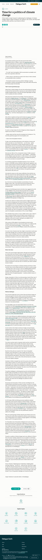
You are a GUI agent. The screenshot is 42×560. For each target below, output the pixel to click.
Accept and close (34, 557)
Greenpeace (27, 430)
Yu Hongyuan (25, 300)
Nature (35, 515)
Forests (35, 523)
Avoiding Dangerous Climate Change (13, 192)
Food (26, 515)
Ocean (16, 523)
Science (32, 148)
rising (23, 332)
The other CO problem (18, 179)
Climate (16, 515)
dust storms (27, 104)
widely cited (26, 255)
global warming (8, 108)
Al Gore (24, 121)
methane (29, 111)
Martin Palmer (8, 443)
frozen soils (24, 105)
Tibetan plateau (27, 99)
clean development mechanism (22, 310)
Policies (23, 548)
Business (26, 523)
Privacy (23, 542)
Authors (3, 548)
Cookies (23, 544)
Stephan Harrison (14, 98)
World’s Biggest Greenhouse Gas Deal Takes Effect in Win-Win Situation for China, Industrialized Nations (20, 312)
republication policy (24, 551)
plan (20, 458)
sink (17, 167)
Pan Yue (30, 443)
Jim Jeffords (20, 394)
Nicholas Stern (24, 403)
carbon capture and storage (11, 317)
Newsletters (33, 4)
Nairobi (22, 456)
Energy (6, 515)
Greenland (28, 124)
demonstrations (28, 426)
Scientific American (11, 150)
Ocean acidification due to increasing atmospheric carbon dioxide (19, 177)
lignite (8, 339)
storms (29, 117)
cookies (5, 558)
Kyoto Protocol (16, 307)
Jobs (3, 544)
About (3, 542)
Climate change (18, 102)
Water (25, 530)
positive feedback (29, 107)
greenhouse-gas (28, 62)
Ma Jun (22, 445)
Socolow (26, 148)
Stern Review (9, 196)
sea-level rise (8, 125)
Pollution (6, 523)
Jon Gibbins (11, 319)
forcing (18, 225)
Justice (16, 530)
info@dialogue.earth (21, 552)
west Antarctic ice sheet (17, 124)
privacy (27, 557)
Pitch (3, 546)
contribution (23, 98)
